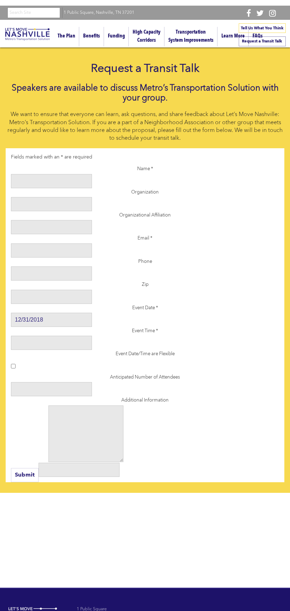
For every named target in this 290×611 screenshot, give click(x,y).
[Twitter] (260, 13)
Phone (145, 261)
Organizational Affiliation (145, 215)
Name (145, 169)
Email (145, 238)
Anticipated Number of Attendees (145, 377)
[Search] (62, 12)
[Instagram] (272, 13)
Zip (145, 284)
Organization (145, 192)
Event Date (145, 308)
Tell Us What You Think (262, 28)
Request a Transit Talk (262, 41)
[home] (27, 35)
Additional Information (145, 400)
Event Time (145, 331)
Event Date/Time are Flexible (145, 354)
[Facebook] (248, 13)
